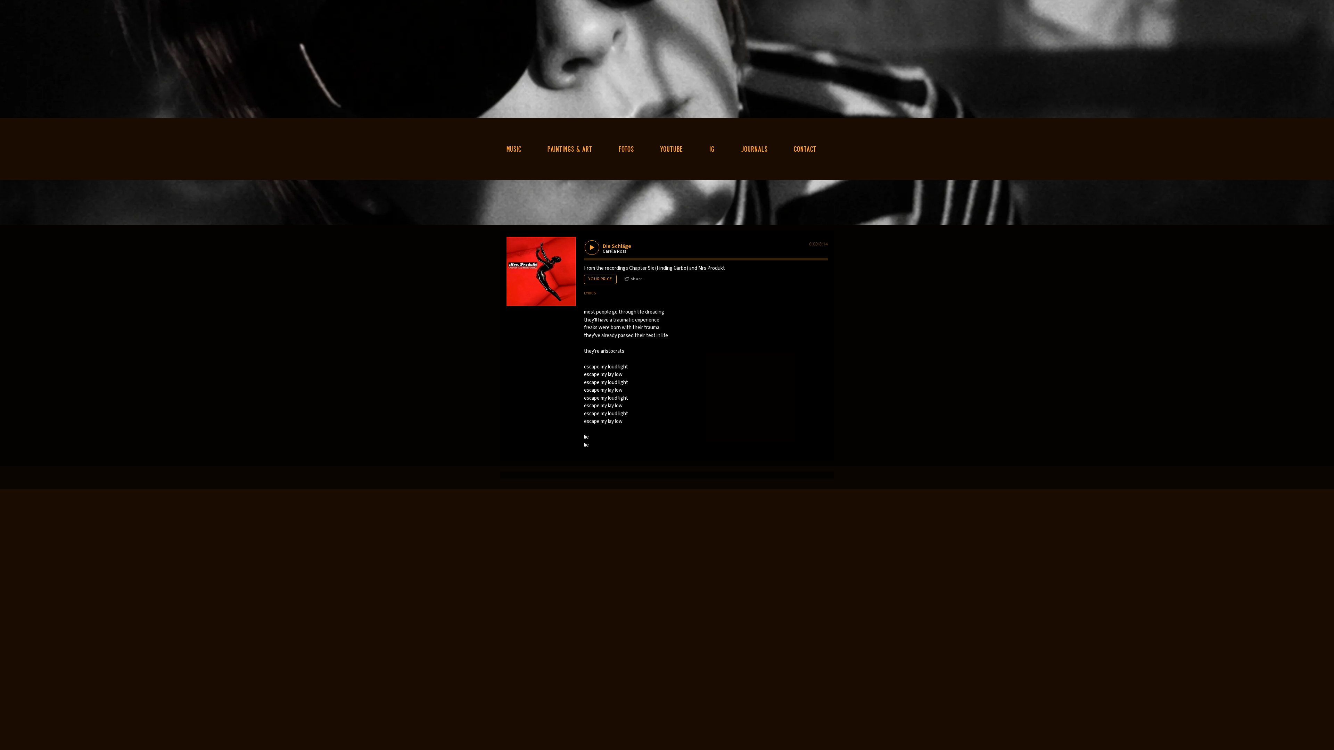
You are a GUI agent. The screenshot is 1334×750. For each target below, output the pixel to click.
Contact (805, 148)
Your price (600, 279)
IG (712, 148)
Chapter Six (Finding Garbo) (658, 268)
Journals (754, 148)
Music (514, 148)
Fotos (626, 148)
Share (637, 279)
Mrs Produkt (711, 268)
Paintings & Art (569, 148)
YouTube (671, 148)
